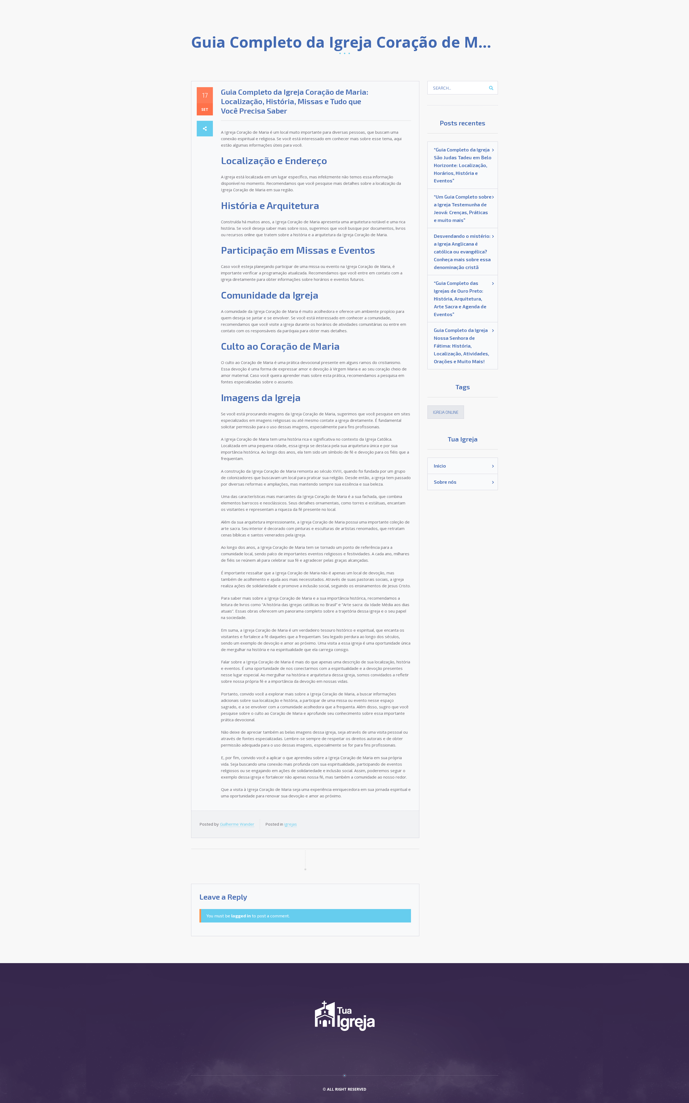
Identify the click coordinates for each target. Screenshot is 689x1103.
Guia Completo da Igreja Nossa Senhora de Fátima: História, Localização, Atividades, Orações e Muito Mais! (461, 345)
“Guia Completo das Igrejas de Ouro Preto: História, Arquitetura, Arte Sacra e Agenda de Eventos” (460, 298)
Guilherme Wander (237, 824)
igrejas (290, 824)
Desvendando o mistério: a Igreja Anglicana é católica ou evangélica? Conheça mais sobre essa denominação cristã (462, 251)
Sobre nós (445, 482)
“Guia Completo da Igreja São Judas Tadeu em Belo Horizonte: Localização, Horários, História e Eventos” (462, 165)
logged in (241, 915)
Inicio (440, 466)
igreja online (445, 412)
